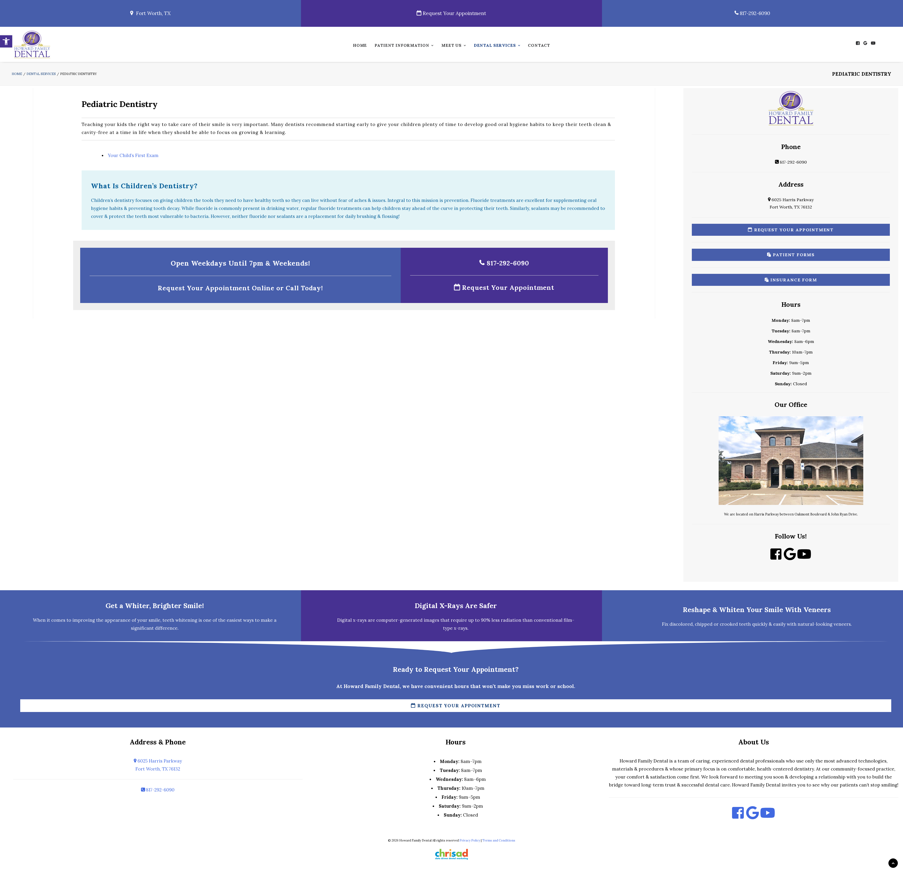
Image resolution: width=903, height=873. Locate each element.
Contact (539, 45)
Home (360, 45)
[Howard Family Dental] (32, 44)
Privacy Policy (469, 840)
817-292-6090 (754, 13)
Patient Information (402, 45)
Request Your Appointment (453, 13)
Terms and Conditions (498, 840)
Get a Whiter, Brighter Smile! (155, 605)
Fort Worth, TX (152, 13)
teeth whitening (179, 620)
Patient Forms (793, 254)
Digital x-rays (352, 620)
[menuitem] (360, 46)
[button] (6, 41)
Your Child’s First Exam (133, 155)
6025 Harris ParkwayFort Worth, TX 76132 (158, 765)
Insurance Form (793, 280)
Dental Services (495, 45)
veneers (842, 624)
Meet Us (451, 45)
